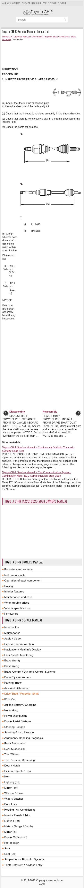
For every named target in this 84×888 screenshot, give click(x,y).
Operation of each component (22, 580)
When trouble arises (16, 602)
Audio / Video (12, 638)
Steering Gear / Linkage (19, 732)
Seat (7, 848)
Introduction (11, 627)
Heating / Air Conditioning (20, 809)
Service (26, 3)
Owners (16, 3)
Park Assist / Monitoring (18, 655)
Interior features (14, 591)
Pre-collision (11, 842)
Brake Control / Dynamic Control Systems (29, 671)
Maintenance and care (18, 597)
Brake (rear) (11, 666)
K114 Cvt (9, 699)
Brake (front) (12, 660)
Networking (11, 710)
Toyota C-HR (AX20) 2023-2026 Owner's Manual (35, 501)
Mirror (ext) (11, 787)
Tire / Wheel (11, 754)
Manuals (6, 3)
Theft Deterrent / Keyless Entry (23, 864)
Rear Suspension (15, 748)
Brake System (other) (17, 677)
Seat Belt (9, 853)
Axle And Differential (16, 688)
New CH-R (36, 3)
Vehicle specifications (17, 608)
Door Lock (10, 804)
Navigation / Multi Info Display (22, 649)
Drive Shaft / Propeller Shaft (44, 36)
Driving (8, 586)
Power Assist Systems (17, 721)
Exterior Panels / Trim (17, 771)
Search (62, 3)
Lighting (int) (12, 820)
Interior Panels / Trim (17, 815)
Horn (7, 776)
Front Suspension (15, 743)
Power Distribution (15, 715)
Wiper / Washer (13, 798)
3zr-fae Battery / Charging (20, 704)
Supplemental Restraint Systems (24, 859)
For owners (11, 613)
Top (45, 3)
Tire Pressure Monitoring (19, 760)
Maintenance (12, 632)
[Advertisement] (42, 54)
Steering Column (14, 726)
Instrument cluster (15, 575)
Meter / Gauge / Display (19, 826)
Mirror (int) (10, 831)
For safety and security (18, 569)
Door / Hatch (12, 765)
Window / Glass (13, 793)
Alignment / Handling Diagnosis (23, 737)
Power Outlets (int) (15, 837)
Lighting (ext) (12, 782)
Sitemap (52, 3)
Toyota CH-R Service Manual (16, 36)
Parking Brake (13, 682)
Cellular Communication (19, 644)
